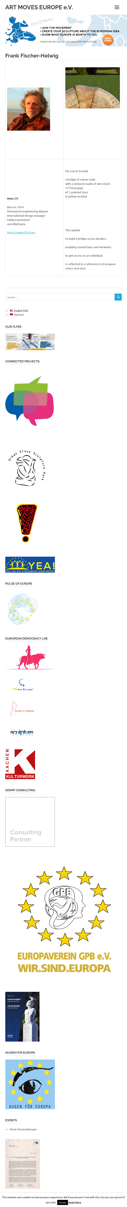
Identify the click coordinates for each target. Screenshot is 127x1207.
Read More (74, 1202)
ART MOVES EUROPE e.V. (39, 7)
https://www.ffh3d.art (21, 232)
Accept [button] (62, 1202)
